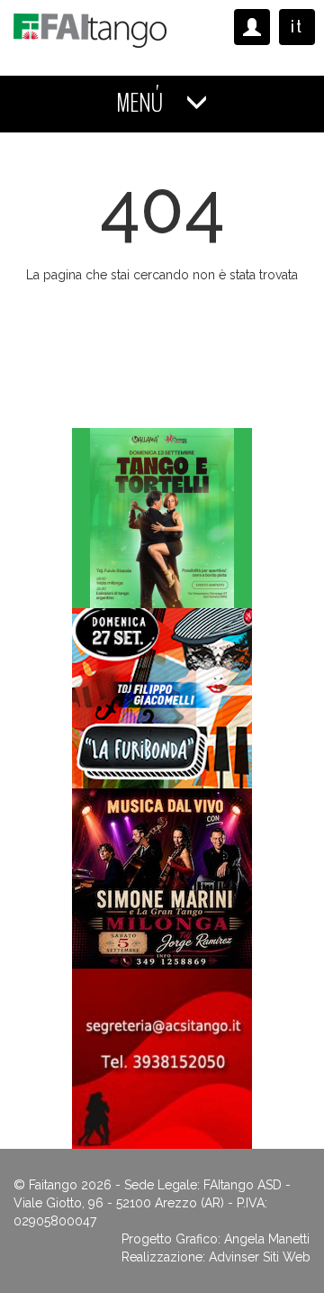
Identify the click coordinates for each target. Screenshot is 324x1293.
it (297, 26)
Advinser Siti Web (259, 1257)
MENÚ (141, 103)
